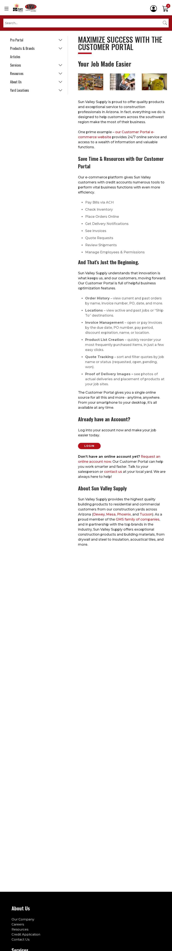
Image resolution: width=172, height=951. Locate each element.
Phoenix (124, 514)
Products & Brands (22, 48)
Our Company (23, 919)
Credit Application (26, 934)
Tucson (146, 514)
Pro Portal (16, 40)
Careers (18, 924)
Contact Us (20, 939)
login (89, 445)
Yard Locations (19, 90)
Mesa (111, 514)
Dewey (99, 514)
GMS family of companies (137, 519)
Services (15, 65)
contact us (113, 472)
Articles (15, 56)
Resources (16, 73)
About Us (16, 81)
